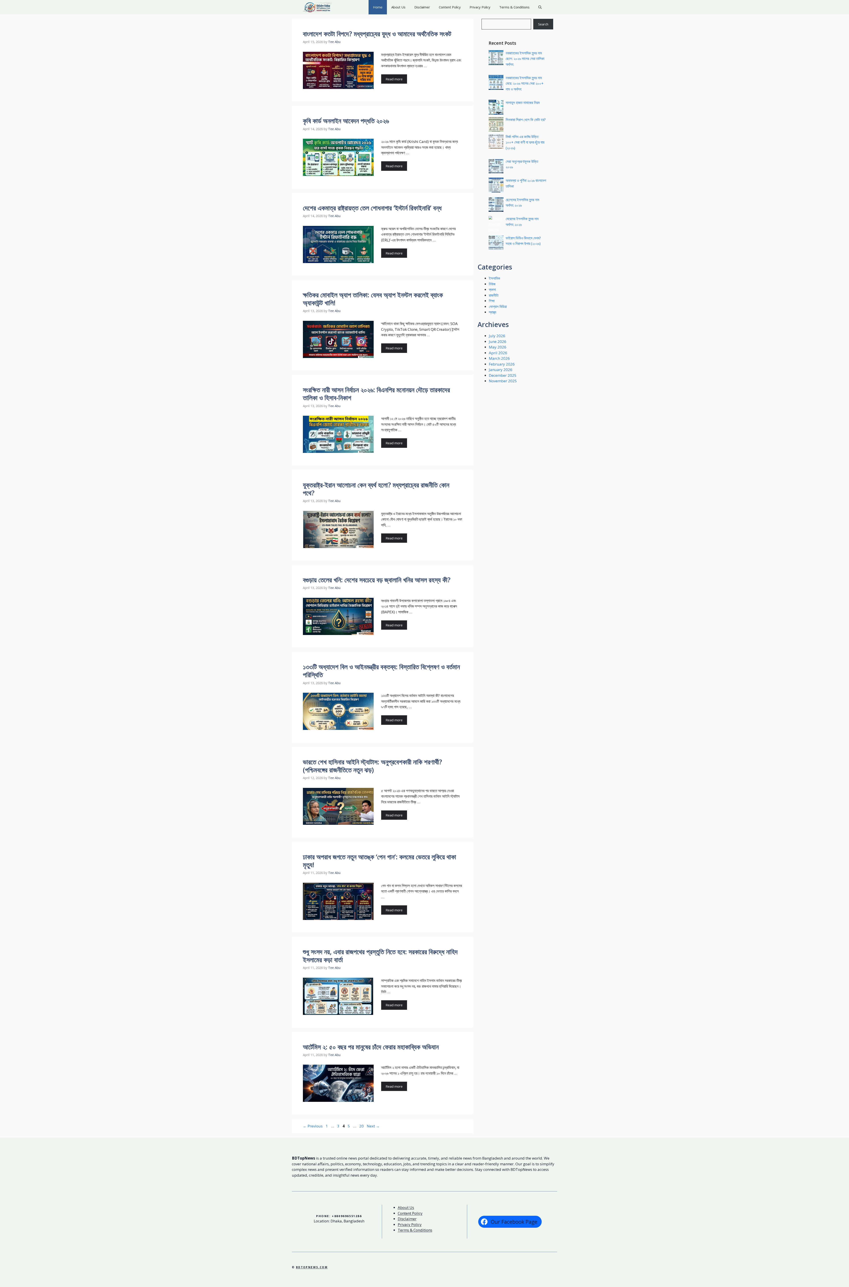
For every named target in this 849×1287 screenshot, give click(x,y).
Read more (394, 79)
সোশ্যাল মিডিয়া (498, 306)
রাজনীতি (493, 295)
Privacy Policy (480, 7)
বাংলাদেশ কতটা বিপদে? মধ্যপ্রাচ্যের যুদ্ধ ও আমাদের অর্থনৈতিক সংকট (377, 33)
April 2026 (498, 352)
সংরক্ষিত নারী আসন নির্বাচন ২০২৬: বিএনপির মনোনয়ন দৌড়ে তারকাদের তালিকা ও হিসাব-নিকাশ (376, 393)
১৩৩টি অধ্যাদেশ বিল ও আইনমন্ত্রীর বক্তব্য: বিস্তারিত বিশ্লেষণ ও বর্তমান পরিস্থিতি (381, 670)
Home (377, 7)
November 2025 (503, 380)
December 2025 (502, 375)
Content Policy (450, 7)
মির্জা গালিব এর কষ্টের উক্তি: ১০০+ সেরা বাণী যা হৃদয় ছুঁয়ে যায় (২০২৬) (525, 142)
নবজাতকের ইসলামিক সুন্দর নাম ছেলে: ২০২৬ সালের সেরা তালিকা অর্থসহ (525, 58)
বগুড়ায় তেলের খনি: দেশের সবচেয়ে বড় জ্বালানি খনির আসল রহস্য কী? (376, 579)
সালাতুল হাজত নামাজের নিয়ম (523, 102)
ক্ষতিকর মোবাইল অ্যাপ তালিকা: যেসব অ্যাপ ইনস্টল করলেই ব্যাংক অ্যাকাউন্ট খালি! (373, 298)
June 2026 (497, 341)
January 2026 (500, 369)
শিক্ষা (492, 300)
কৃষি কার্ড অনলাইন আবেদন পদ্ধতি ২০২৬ (346, 120)
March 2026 (499, 358)
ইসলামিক (494, 278)
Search (543, 24)
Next (373, 1126)
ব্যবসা (492, 289)
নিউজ (492, 284)
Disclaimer (422, 7)
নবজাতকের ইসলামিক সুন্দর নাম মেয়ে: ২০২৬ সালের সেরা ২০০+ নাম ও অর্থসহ (524, 83)
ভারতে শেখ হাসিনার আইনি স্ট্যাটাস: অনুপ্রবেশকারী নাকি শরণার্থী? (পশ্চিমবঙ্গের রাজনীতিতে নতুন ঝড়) (372, 765)
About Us (398, 7)
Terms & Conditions (514, 7)
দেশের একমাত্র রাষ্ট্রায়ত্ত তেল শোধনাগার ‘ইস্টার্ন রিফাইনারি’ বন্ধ (372, 207)
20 (362, 1126)
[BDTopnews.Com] (317, 7)
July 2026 (497, 335)
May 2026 (497, 347)
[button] (540, 7)
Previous (313, 1126)
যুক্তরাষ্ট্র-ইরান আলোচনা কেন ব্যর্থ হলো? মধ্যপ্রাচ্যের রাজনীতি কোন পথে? (376, 488)
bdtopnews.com (312, 1267)
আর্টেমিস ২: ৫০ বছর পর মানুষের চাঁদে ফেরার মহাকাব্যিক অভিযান (371, 1046)
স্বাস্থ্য (492, 312)
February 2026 (502, 364)
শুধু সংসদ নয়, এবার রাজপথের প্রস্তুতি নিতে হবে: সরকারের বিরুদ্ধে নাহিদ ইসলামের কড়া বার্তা (380, 955)
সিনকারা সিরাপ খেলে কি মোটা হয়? (526, 119)
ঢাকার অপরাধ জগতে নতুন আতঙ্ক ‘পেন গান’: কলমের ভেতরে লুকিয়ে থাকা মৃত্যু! (379, 860)
